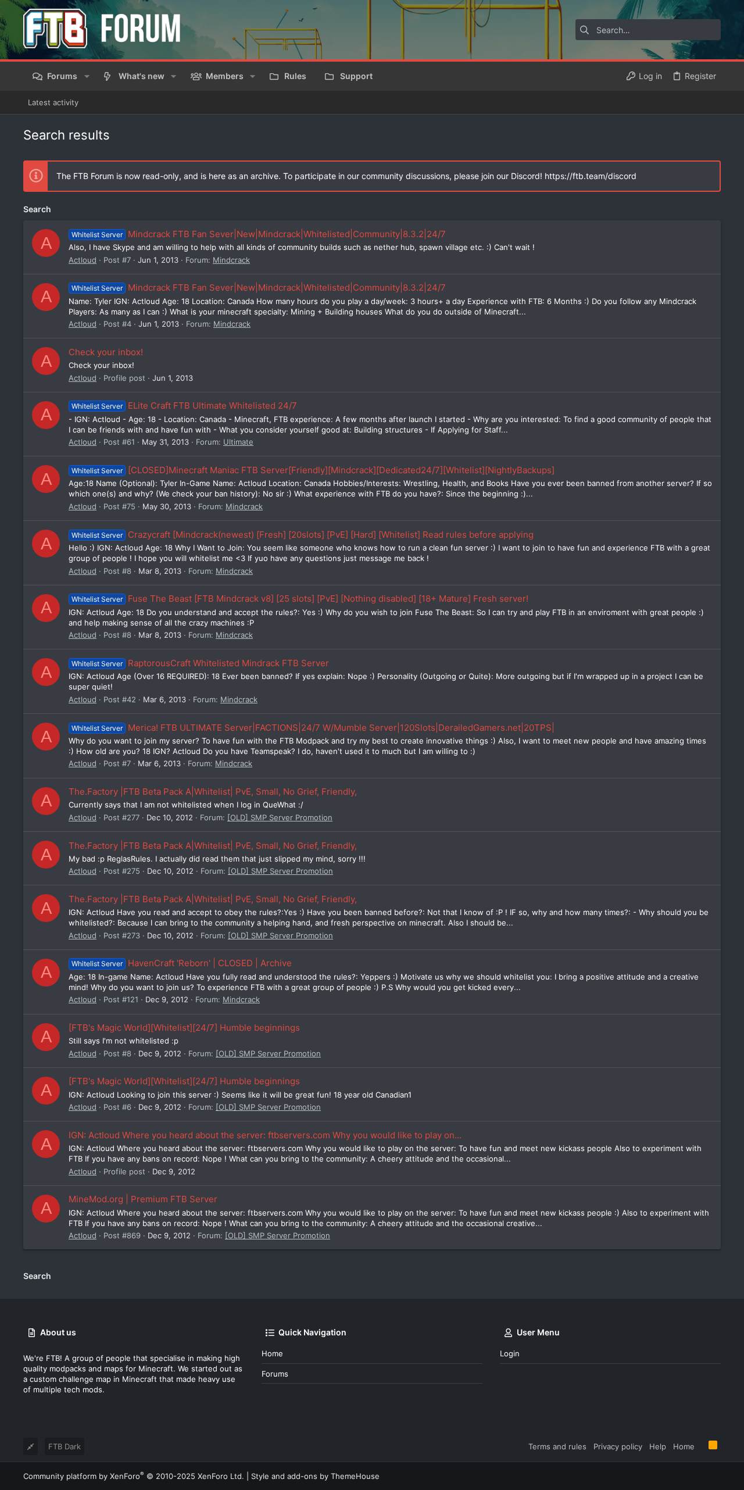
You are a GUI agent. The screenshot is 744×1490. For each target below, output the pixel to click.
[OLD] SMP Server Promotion (279, 817)
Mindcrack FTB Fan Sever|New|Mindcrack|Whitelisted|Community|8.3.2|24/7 (258, 234)
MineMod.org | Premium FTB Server (143, 1199)
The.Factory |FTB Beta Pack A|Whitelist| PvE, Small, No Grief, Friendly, (213, 791)
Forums (275, 1373)
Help (657, 1446)
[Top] (701, 1445)
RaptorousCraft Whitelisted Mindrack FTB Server (200, 663)
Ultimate (238, 441)
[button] (86, 76)
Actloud (82, 260)
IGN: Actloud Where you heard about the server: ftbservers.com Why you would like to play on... (265, 1135)
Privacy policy (617, 1446)
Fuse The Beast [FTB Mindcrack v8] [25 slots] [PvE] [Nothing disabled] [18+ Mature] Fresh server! (299, 598)
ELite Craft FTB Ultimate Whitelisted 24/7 (184, 405)
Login (510, 1353)
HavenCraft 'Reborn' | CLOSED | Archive (181, 963)
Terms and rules (557, 1446)
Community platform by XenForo (133, 1476)
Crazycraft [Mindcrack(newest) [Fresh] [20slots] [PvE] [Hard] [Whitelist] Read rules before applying (302, 534)
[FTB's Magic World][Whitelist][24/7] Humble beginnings (184, 1027)
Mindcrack (231, 260)
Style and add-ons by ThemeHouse (315, 1476)
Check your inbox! (106, 352)
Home (272, 1353)
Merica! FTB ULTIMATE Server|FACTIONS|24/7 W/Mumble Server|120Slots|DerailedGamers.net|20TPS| (313, 727)
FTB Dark (64, 1446)
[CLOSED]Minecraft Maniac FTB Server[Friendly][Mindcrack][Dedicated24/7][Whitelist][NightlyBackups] (313, 470)
